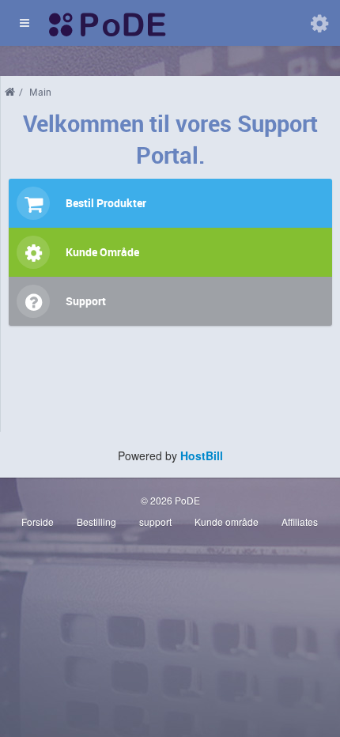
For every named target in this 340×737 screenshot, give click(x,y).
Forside (37, 521)
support (155, 521)
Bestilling (96, 521)
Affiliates (299, 521)
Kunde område (227, 521)
